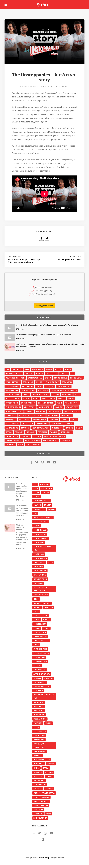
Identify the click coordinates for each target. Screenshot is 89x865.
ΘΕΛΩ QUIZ (11, 419)
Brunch (28, 374)
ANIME (49, 369)
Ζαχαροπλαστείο (72, 411)
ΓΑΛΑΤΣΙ (29, 411)
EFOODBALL (67, 382)
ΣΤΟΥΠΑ (37, 436)
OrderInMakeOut (40, 394)
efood (23, 86)
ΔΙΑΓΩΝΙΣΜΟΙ (55, 411)
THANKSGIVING (72, 403)
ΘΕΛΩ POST (66, 415)
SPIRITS (61, 399)
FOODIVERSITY (63, 386)
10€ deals (16, 369)
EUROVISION (27, 386)
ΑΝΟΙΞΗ (59, 407)
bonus (68, 369)
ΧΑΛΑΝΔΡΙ (10, 444)
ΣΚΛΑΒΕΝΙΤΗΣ (12, 436)
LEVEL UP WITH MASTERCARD (64, 390)
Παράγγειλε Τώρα (44, 305)
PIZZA (77, 394)
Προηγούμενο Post (15, 257)
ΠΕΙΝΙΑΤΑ (19, 432)
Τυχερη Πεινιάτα (14, 440)
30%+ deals (37, 369)
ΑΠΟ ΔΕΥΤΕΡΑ (72, 407)
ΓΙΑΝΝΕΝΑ (40, 411)
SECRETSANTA (48, 399)
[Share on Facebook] (41, 238)
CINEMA (64, 374)
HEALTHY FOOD (28, 390)
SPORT (71, 399)
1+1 (7, 369)
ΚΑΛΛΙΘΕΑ (53, 419)
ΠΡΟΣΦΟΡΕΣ (66, 432)
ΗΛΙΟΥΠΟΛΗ (53, 415)
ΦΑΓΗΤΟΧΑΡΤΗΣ (50, 440)
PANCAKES (66, 394)
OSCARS (55, 394)
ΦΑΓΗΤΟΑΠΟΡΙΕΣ (32, 440)
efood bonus (60, 378)
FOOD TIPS (49, 386)
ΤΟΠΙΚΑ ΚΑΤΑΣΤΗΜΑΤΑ (54, 436)
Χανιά (20, 444)
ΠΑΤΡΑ (9, 432)
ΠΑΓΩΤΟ (69, 428)
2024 (27, 369)
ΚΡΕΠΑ (73, 419)
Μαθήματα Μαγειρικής (61, 424)
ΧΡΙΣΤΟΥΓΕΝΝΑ (33, 444)
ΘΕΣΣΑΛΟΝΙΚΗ (39, 419)
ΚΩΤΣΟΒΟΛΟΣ (12, 424)
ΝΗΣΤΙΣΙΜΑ (57, 428)
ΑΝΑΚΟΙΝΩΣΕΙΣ (45, 407)
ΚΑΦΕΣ (65, 419)
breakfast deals (14, 374)
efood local (76, 378)
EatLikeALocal (35, 378)
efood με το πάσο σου (47, 382)
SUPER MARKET (28, 403)
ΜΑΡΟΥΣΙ (25, 428)
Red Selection (13, 399)
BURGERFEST (51, 374)
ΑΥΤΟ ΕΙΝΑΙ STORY (14, 411)
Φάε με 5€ (66, 440)
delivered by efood (15, 378)
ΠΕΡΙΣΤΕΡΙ (42, 432)
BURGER (39, 374)
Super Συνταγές (45, 403)
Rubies (36, 399)
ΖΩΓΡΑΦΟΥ (10, 415)
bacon (58, 369)
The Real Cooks (13, 407)
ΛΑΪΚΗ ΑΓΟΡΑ (27, 424)
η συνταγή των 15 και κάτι (31, 415)
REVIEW (26, 399)
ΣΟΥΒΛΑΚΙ (25, 436)
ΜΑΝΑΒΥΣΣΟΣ (12, 428)
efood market (13, 382)
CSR (72, 374)
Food (39, 386)
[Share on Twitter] (47, 238)
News (26, 394)
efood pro (28, 382)
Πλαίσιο (53, 432)
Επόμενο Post (75, 257)
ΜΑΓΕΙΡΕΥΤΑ (42, 424)
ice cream (43, 390)
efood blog (43, 857)
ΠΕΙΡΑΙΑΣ (31, 432)
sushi (59, 403)
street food (12, 403)
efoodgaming (12, 386)
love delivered (13, 394)
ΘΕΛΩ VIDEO (24, 419)
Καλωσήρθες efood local (69, 259)
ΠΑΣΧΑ (79, 428)
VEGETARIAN (29, 407)
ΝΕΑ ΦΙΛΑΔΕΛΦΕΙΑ (41, 428)
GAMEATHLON (12, 390)
